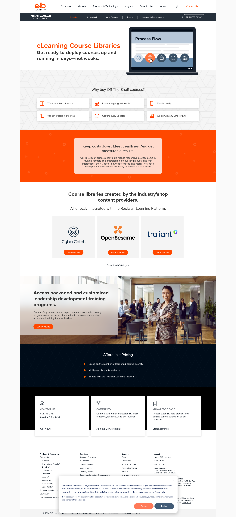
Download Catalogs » (118, 265)
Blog (124, 457)
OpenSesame (112, 17)
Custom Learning (87, 464)
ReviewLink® (47, 480)
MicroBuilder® (47, 486)
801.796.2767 (159, 464)
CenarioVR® (47, 470)
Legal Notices (114, 513)
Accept (144, 506)
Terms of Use (86, 513)
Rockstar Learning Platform (120, 376)
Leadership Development (153, 17)
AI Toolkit (45, 460)
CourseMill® (44, 493)
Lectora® (45, 477)
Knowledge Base (129, 464)
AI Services (84, 460)
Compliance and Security (132, 513)
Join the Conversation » (109, 428)
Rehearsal (46, 473)
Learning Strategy (87, 471)
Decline (164, 506)
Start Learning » (161, 428)
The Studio (44, 457)
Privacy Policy (101, 513)
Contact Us (159, 460)
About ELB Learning (162, 457)
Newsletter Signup (129, 467)
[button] (66, 6)
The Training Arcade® (51, 464)
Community (126, 460)
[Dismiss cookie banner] (173, 480)
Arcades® (46, 467)
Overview (74, 17)
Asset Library (47, 483)
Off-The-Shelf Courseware (51, 497)
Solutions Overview (88, 457)
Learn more (186, 502)
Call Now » (45, 428)
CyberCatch (92, 17)
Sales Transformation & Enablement (95, 475)
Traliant (130, 17)
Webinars (126, 471)
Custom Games (86, 467)
